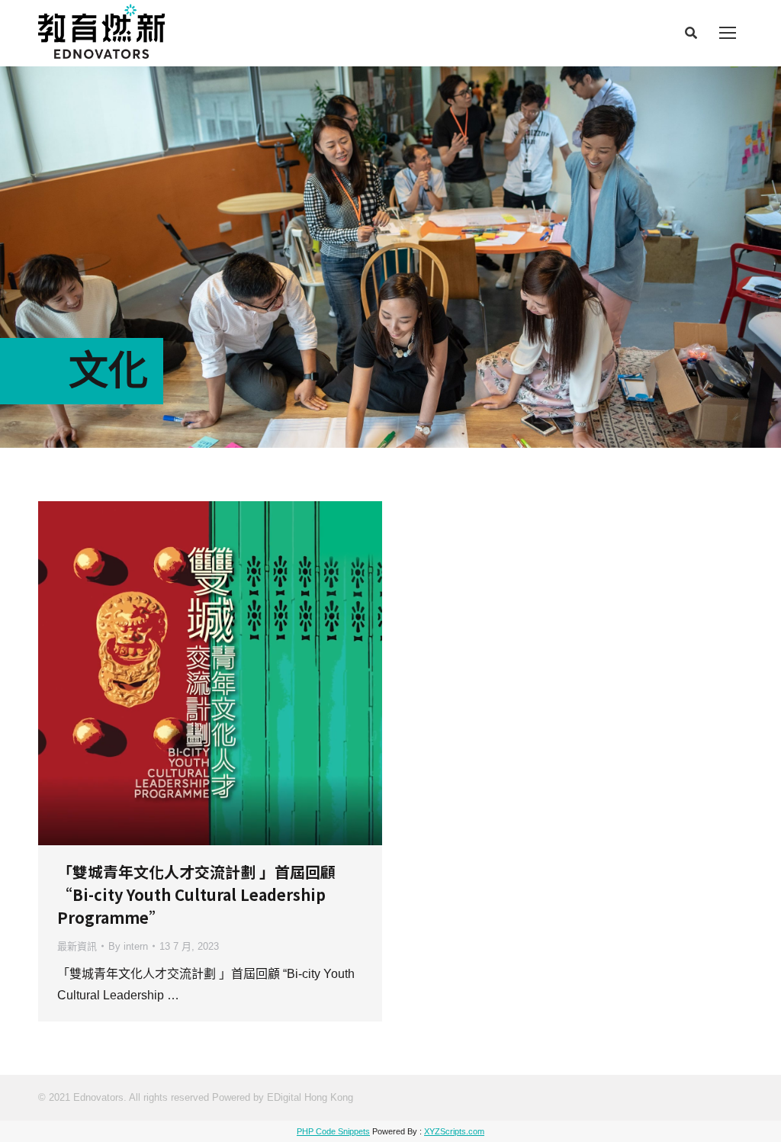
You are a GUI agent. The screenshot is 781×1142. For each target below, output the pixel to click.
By (128, 946)
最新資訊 (77, 946)
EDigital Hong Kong (310, 1097)
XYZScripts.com (454, 1131)
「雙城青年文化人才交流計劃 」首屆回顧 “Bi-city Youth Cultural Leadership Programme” (196, 894)
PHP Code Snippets (333, 1131)
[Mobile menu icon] (727, 33)
